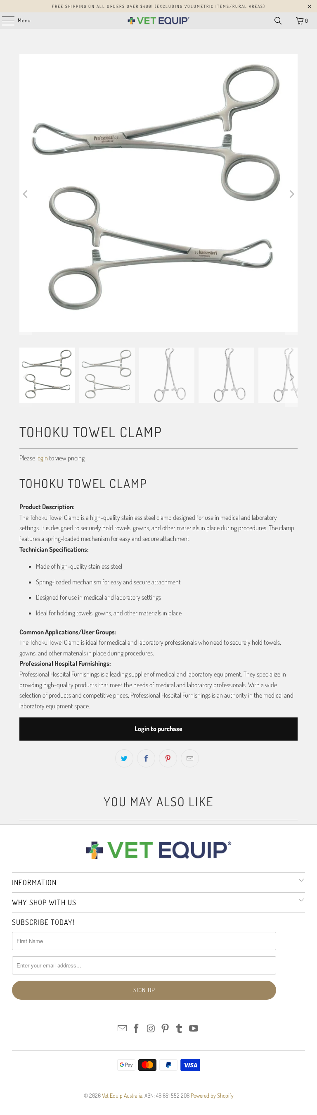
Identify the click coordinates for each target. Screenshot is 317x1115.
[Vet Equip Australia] (158, 20)
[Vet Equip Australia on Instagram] (151, 1028)
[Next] (291, 194)
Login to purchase (158, 728)
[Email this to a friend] (190, 758)
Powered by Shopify (212, 1095)
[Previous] (25, 194)
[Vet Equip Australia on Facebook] (136, 1028)
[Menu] (4, 20)
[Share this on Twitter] (124, 758)
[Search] (278, 20)
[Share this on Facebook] (146, 758)
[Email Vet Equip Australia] (122, 1028)
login (42, 458)
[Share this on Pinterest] (168, 758)
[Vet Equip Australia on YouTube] (194, 1028)
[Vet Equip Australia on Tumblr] (179, 1028)
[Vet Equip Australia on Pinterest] (165, 1028)
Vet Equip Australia (122, 1095)
